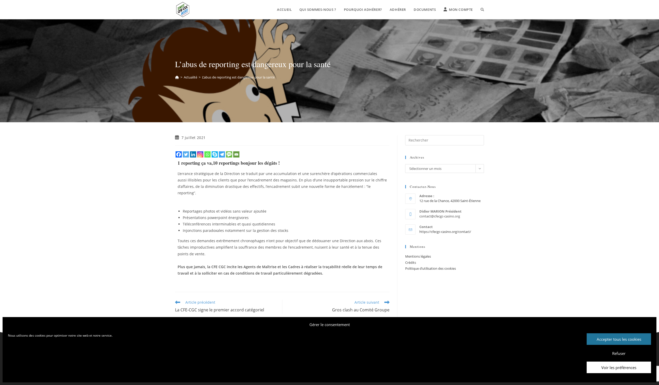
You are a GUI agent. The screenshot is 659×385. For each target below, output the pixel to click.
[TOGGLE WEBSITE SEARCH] (482, 9)
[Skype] (215, 154)
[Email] (236, 154)
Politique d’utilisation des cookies (430, 268)
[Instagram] (200, 154)
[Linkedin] (193, 154)
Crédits (410, 262)
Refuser (619, 353)
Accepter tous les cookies (619, 339)
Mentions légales (418, 256)
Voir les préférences (618, 367)
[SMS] (229, 154)
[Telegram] (222, 154)
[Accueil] (177, 77)
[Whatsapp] (207, 154)
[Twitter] (186, 154)
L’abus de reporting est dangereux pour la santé (238, 77)
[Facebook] (179, 154)
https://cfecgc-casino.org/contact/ (445, 231)
